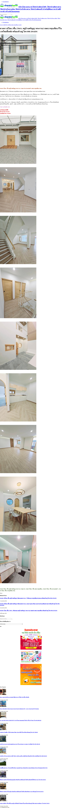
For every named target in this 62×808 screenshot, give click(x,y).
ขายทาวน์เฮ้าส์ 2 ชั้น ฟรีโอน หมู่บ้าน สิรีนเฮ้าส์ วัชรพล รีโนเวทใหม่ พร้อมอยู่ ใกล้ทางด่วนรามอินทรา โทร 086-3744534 (24, 803)
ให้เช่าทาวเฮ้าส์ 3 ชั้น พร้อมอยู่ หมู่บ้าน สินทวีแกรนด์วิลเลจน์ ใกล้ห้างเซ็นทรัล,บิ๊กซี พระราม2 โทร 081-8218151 (23, 779)
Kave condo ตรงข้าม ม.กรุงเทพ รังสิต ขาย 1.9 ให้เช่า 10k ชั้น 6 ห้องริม (14, 697)
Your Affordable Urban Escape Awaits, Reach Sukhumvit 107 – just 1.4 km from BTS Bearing (19, 708)
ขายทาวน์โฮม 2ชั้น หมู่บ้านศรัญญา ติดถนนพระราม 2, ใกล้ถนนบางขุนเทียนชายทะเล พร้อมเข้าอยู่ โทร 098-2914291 (28, 598)
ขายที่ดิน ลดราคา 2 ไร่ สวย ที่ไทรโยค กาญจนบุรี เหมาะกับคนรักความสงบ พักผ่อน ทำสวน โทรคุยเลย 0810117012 (23, 767)
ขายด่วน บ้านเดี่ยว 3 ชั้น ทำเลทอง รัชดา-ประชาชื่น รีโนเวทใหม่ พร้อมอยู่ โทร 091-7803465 (19, 732)
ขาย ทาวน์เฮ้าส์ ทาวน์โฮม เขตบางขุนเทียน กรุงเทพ (10, 24)
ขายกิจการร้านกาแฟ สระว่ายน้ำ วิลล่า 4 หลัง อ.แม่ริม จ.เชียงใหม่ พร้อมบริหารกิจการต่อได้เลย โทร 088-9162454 (23, 756)
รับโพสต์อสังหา (5, 1)
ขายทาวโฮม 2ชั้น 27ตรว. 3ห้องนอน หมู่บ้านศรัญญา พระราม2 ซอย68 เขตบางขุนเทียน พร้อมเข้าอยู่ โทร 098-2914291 (28, 610)
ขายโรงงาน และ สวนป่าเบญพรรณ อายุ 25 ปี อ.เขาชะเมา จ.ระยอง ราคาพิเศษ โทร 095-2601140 (20, 744)
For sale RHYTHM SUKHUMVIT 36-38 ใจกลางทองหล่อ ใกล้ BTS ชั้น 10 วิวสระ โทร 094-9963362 (20, 720)
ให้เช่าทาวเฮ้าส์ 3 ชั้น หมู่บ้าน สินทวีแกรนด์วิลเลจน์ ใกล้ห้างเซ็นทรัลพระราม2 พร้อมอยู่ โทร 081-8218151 (22, 791)
